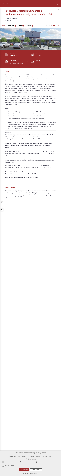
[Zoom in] (2, 203)
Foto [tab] (21, 26)
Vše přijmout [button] (24, 469)
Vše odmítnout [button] (36, 469)
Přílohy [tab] (30, 26)
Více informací (33, 459)
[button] (58, 26)
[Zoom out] (2, 205)
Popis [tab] (3, 26)
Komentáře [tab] (12, 26)
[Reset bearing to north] (2, 207)
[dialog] (30, 463)
